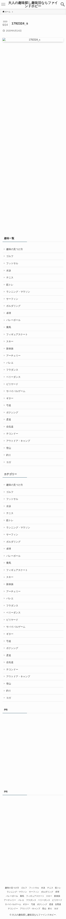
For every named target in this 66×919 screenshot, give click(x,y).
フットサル (12, 263)
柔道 (8, 419)
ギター (9, 398)
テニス (9, 277)
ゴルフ (9, 256)
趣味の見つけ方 (14, 249)
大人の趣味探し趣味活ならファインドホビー (33, 4)
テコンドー (12, 433)
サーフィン (12, 298)
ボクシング (12, 412)
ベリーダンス (13, 377)
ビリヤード (12, 384)
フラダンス (12, 369)
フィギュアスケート (17, 334)
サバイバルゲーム (15, 391)
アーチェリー (13, 355)
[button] (62, 4)
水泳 (8, 270)
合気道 (9, 426)
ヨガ (8, 462)
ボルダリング (13, 305)
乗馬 (8, 327)
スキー (9, 341)
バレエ (9, 362)
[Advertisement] (30, 80)
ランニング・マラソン (18, 291)
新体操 (9, 348)
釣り (8, 455)
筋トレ (9, 284)
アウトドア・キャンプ (18, 440)
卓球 (8, 313)
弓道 (8, 405)
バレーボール (13, 320)
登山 (8, 448)
